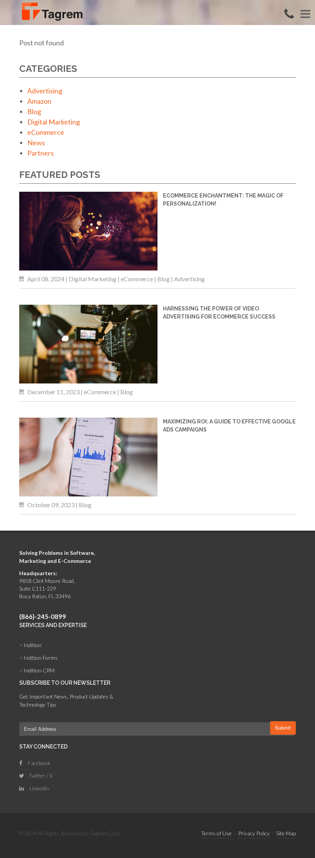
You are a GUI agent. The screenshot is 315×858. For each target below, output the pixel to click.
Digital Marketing (53, 122)
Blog (34, 111)
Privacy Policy (254, 833)
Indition (30, 645)
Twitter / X (40, 775)
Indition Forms (38, 657)
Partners (40, 153)
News (36, 142)
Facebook (38, 763)
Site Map (286, 833)
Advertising (44, 90)
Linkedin (38, 788)
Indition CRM (37, 670)
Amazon (39, 101)
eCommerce (45, 132)
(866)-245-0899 (42, 616)
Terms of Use (216, 833)
